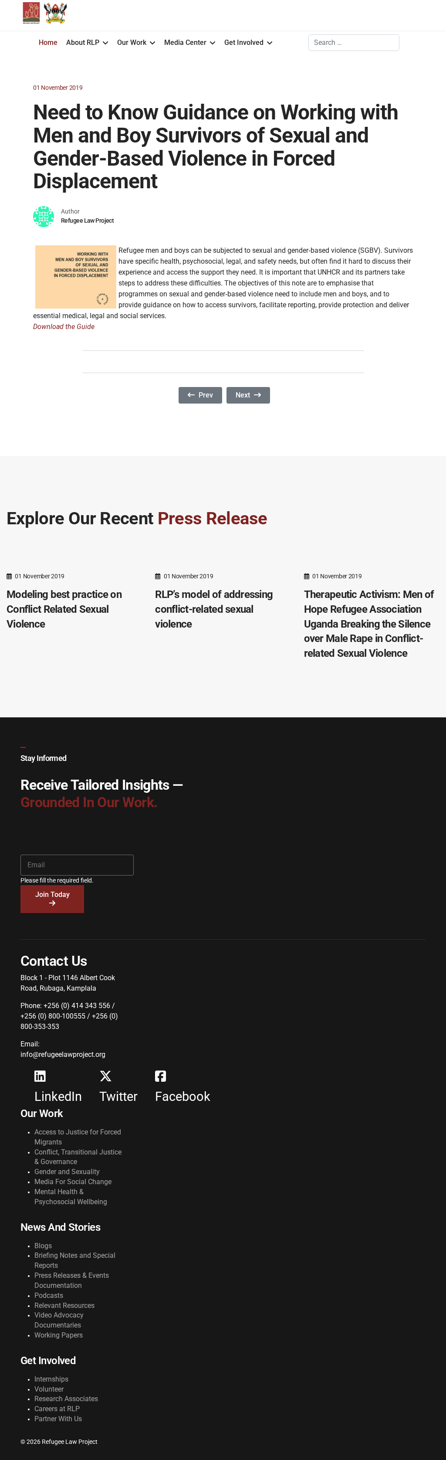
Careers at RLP (57, 1409)
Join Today (52, 894)
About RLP (82, 42)
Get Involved (244, 42)
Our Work (131, 42)
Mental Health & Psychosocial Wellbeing (70, 1197)
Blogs (43, 1246)
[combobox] (353, 42)
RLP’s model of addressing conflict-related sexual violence (214, 609)
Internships (51, 1379)
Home (48, 42)
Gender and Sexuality (67, 1172)
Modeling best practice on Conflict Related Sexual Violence (64, 609)
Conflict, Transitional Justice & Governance (78, 1157)
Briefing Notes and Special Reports (74, 1260)
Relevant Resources (64, 1305)
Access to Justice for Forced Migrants (77, 1137)
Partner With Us (58, 1419)
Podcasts (48, 1295)
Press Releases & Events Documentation (71, 1280)
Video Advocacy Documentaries (59, 1320)
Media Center (185, 42)
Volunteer (49, 1389)
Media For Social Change (73, 1182)
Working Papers (58, 1335)
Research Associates (66, 1399)
